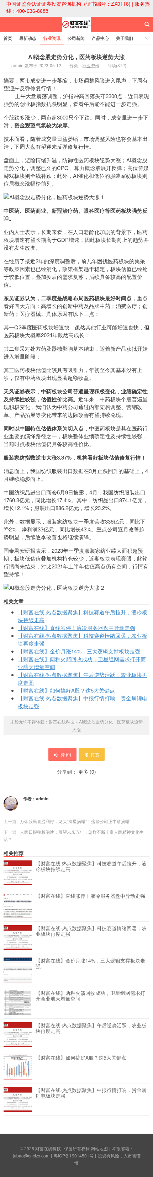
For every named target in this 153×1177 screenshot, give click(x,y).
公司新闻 (76, 38)
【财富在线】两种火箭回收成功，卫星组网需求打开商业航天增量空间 (90, 996)
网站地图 (99, 1148)
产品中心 (100, 38)
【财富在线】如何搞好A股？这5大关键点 (66, 690)
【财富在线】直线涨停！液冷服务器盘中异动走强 (76, 627)
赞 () (65, 754)
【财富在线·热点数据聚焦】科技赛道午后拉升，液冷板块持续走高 (91, 866)
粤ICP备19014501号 (74, 1155)
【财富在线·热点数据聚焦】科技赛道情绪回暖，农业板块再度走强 (91, 931)
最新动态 (27, 38)
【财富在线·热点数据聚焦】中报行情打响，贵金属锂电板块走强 (91, 1093)
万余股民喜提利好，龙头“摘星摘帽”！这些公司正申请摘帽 (75, 821)
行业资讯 (51, 38)
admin (42, 798)
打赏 (95, 754)
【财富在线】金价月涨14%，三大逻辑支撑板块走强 (79, 651)
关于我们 (124, 38)
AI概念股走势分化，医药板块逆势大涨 (76, 57)
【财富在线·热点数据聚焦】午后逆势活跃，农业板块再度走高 (91, 1028)
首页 (8, 38)
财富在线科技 (76, 30)
